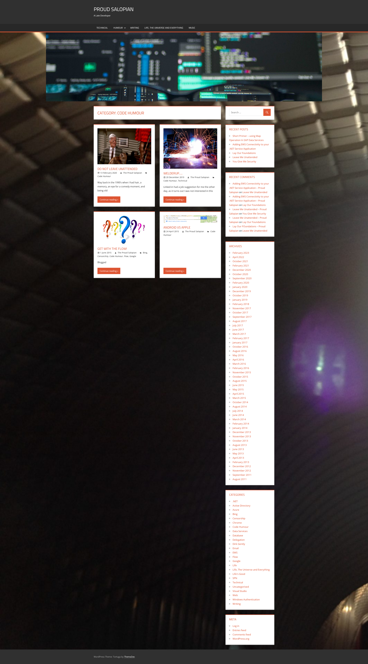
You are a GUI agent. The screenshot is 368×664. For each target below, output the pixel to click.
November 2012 (242, 470)
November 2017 (242, 308)
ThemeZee (129, 656)
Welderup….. (173, 173)
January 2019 (240, 299)
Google (133, 256)
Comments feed (242, 634)
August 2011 (240, 479)
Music (192, 27)
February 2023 (241, 252)
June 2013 (238, 449)
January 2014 (240, 428)
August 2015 (240, 380)
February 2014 (241, 423)
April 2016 (238, 359)
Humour (118, 27)
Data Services (240, 531)
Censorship (102, 256)
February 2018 (241, 304)
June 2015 (238, 385)
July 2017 (238, 325)
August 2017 (240, 321)
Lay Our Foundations (244, 153)
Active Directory (241, 505)
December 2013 (242, 432)
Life (235, 565)
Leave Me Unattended (245, 157)
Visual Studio (240, 591)
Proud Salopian (114, 9)
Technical (102, 27)
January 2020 (240, 287)
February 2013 (241, 462)
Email (236, 548)
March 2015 (239, 398)
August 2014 (240, 406)
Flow (126, 256)
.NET (235, 501)
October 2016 (240, 346)
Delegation (239, 539)
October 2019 (240, 295)
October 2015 (240, 376)
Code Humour (104, 176)
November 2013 (242, 436)
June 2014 (238, 415)
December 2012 (242, 466)
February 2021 (241, 265)
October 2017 (240, 312)
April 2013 (238, 457)
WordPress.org (241, 638)
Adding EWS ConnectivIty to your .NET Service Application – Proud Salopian (249, 188)
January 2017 (240, 342)
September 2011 (242, 475)
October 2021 (240, 261)
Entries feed (239, 630)
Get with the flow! (112, 248)
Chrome (237, 522)
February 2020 (241, 282)
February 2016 (241, 368)
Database (238, 535)
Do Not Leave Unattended (117, 168)
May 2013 (238, 453)
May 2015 (238, 389)
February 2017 (241, 338)
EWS (235, 552)
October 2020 (240, 274)
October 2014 (240, 402)
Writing (134, 27)
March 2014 (239, 419)
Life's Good (239, 574)
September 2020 (242, 278)
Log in (236, 626)
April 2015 (238, 393)
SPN (235, 578)
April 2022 (238, 257)
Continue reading (108, 199)
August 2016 (240, 351)
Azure (236, 509)
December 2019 (242, 291)
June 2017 (238, 329)
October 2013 (240, 440)
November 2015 (242, 372)
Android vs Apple (176, 227)
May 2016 (238, 355)
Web (235, 595)
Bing (145, 252)
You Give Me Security (244, 161)
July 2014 (238, 410)
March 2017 (239, 334)
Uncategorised (241, 586)
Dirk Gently (239, 544)
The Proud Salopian (132, 172)
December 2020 (242, 269)
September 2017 (242, 316)
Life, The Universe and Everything (163, 27)
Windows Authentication (246, 599)
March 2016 (239, 363)
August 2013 (240, 445)
